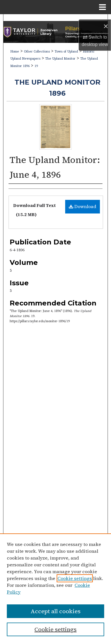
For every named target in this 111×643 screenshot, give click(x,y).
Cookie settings (74, 578)
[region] (55, 588)
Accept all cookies (55, 611)
